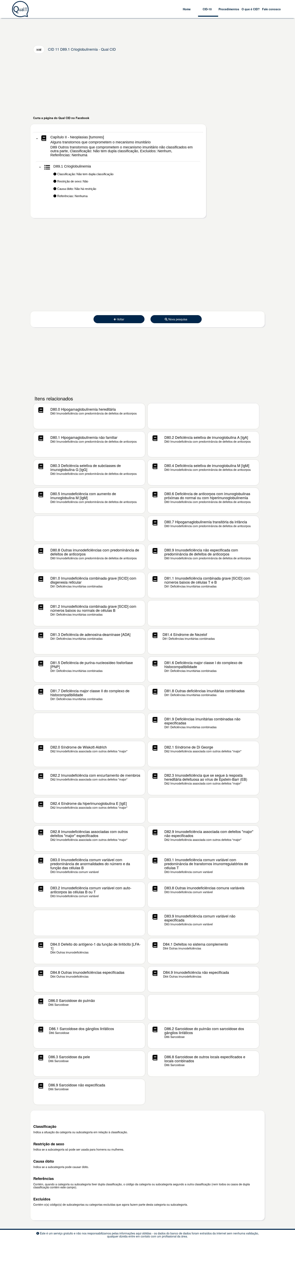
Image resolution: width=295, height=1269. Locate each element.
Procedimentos (229, 9)
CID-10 (207, 9)
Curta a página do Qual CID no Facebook (61, 118)
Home (187, 9)
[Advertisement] (147, 85)
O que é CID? (251, 9)
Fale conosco (271, 9)
